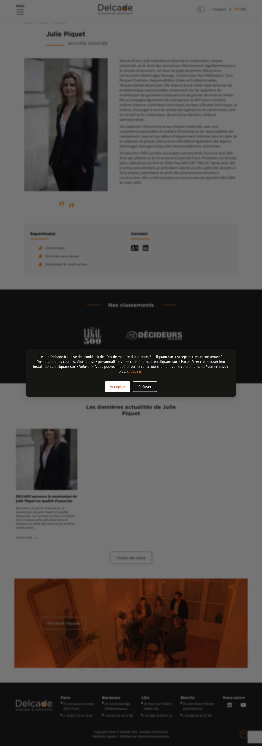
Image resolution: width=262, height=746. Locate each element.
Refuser (144, 386)
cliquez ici (134, 371)
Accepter (117, 386)
